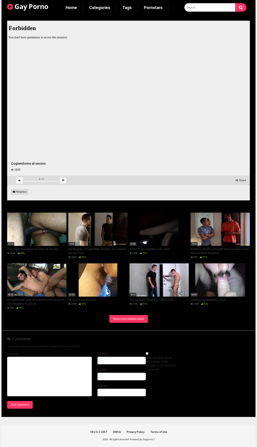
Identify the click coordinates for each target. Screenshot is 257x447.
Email (101, 369)
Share (242, 180)
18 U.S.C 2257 (98, 431)
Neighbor (21, 191)
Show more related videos (128, 318)
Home (71, 7)
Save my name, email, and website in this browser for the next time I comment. (161, 363)
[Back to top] (244, 435)
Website (102, 385)
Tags (127, 7)
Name (101, 353)
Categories (99, 7)
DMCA (117, 431)
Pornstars (153, 7)
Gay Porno (30, 6)
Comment (13, 353)
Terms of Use (158, 431)
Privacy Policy (135, 431)
